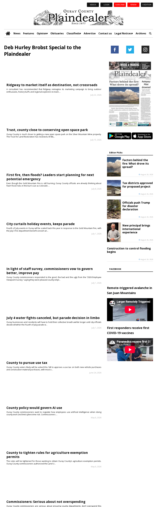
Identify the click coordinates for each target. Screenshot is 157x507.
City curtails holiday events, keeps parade (40, 224)
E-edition (147, 4)
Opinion (41, 33)
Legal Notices (123, 33)
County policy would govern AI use (34, 408)
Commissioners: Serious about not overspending (45, 501)
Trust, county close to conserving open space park (47, 130)
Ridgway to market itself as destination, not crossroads (51, 85)
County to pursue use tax (26, 363)
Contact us (105, 33)
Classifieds (73, 33)
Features (28, 33)
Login (106, 4)
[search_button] (150, 33)
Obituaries (57, 33)
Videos (93, 4)
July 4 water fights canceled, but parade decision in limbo (53, 318)
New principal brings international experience (136, 229)
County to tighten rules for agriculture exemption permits (47, 454)
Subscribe (120, 4)
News (16, 33)
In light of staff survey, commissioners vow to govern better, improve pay (49, 271)
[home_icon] (8, 33)
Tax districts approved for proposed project (137, 184)
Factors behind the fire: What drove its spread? (135, 163)
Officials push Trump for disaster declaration (136, 206)
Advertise (90, 33)
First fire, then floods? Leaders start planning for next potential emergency (50, 177)
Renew (133, 4)
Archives (141, 33)
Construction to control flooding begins (129, 250)
